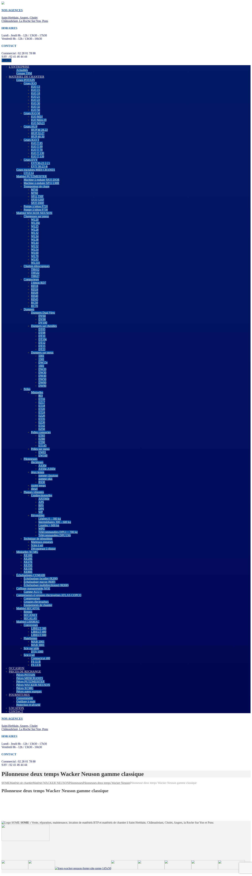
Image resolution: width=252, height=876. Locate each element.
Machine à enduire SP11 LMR (41, 183)
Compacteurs (31, 279)
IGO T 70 (37, 149)
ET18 (41, 405)
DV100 (42, 322)
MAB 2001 (37, 641)
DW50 (42, 379)
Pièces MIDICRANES (29, 678)
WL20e (35, 222)
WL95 (35, 259)
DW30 (42, 372)
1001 (41, 355)
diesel (34, 488)
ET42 (41, 425)
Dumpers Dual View (43, 312)
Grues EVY (31, 159)
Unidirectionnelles (41, 495)
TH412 (35, 269)
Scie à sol (29, 654)
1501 (41, 359)
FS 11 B (36, 661)
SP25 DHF (37, 203)
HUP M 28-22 (39, 129)
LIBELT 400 (38, 631)
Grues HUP (30, 126)
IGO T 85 (37, 143)
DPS (41, 508)
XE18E (28, 555)
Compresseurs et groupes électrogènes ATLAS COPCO (48, 595)
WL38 (35, 239)
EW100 (42, 455)
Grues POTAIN (25, 80)
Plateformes (30, 638)
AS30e (42, 465)
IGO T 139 (37, 156)
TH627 (35, 276)
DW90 (42, 385)
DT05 (41, 329)
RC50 (34, 302)
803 (40, 395)
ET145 (42, 445)
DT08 (41, 332)
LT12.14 (29, 173)
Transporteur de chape (36, 186)
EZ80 (41, 438)
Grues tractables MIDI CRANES (35, 169)
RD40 (34, 296)
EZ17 (41, 402)
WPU (41, 528)
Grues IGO (30, 83)
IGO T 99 (37, 146)
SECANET (30, 615)
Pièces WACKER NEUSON (33, 684)
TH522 (35, 272)
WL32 (35, 232)
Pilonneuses (30, 458)
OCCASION (16, 668)
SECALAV (30, 618)
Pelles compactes (41, 432)
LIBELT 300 (38, 628)
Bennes (28, 611)
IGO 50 (35, 110)
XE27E (28, 561)
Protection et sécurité (28, 704)
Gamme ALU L (33, 591)
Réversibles (37, 515)
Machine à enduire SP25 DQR (41, 179)
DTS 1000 (37, 651)
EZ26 (41, 415)
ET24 (41, 412)
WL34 (35, 236)
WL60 (35, 252)
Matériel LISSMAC (27, 621)
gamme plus (45, 478)
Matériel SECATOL (28, 608)
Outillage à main (25, 701)
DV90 (42, 319)
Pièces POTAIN (25, 674)
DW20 (42, 369)
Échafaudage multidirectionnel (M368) (46, 585)
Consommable (24, 698)
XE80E (28, 571)
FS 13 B (36, 664)
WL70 (35, 256)
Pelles (27, 389)
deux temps (37, 472)
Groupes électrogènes (36, 601)
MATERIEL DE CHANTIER (26, 76)
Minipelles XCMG (27, 551)
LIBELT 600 (38, 635)
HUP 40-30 (37, 136)
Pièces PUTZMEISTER (30, 681)
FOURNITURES (19, 694)
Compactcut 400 (40, 658)
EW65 (42, 452)
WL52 (35, 246)
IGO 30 (35, 103)
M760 (34, 193)
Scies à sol (37, 545)
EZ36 (41, 422)
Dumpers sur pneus (42, 352)
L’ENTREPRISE (19, 66)
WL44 (35, 242)
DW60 (42, 382)
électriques (37, 462)
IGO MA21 (38, 123)
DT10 (41, 335)
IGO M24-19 (38, 119)
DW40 (42, 375)
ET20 (41, 409)
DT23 (41, 349)
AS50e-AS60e (47, 468)
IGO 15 (35, 90)
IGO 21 (35, 96)
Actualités (22, 70)
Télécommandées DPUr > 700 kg (58, 532)
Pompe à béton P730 (36, 209)
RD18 (34, 286)
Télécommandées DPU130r (54, 535)
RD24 (34, 289)
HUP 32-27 (37, 133)
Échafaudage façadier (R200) (41, 578)
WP (40, 512)
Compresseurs (32, 598)
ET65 (41, 435)
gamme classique (48, 475)
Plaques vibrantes (34, 492)
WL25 (35, 226)
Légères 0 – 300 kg (49, 518)
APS (41, 502)
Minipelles (37, 392)
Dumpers (29, 309)
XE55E (28, 568)
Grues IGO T (31, 139)
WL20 (35, 219)
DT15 (41, 345)
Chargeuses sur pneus (36, 216)
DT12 (41, 342)
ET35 (41, 419)
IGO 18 (35, 93)
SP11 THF (37, 196)
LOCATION (16, 708)
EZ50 (41, 429)
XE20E (28, 558)
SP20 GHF (37, 199)
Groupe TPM (24, 73)
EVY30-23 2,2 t (40, 163)
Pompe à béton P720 (36, 206)
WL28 (35, 229)
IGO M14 (37, 116)
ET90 (41, 442)
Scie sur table (31, 648)
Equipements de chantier (38, 605)
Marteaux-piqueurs (42, 542)
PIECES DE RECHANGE (25, 671)
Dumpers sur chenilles (44, 326)
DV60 (42, 316)
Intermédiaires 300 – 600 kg (54, 522)
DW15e (43, 362)
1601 (41, 365)
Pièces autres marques (29, 691)
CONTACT (16, 711)
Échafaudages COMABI (30, 575)
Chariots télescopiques (37, 266)
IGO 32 (35, 106)
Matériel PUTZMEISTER (31, 176)
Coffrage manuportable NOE (33, 588)
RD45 (34, 299)
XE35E (28, 565)
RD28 (34, 292)
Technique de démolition (38, 538)
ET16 (41, 399)
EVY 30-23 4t (39, 166)
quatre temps (38, 485)
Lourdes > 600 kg (48, 525)
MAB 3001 (37, 645)
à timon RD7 (38, 282)
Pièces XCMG (24, 688)
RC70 (34, 306)
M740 (34, 189)
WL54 (35, 249)
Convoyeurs (31, 625)
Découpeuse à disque (43, 548)
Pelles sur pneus (40, 448)
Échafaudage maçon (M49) (39, 581)
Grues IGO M (32, 113)
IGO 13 (35, 86)
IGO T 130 (37, 153)
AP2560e (43, 498)
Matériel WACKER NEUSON (34, 213)
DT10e (42, 339)
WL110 (35, 262)
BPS (41, 505)
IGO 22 (35, 100)
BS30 (41, 482)
